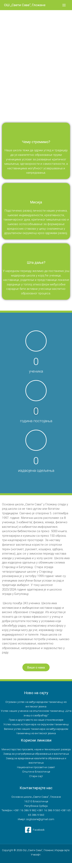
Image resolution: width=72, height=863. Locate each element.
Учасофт (36, 854)
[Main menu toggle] (64, 5)
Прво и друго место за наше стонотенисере (36, 719)
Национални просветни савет (36, 767)
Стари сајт (36, 776)
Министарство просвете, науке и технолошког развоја (36, 749)
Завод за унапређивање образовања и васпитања (36, 753)
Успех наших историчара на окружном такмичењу (36, 724)
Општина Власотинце (36, 771)
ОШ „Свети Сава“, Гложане (24, 5)
